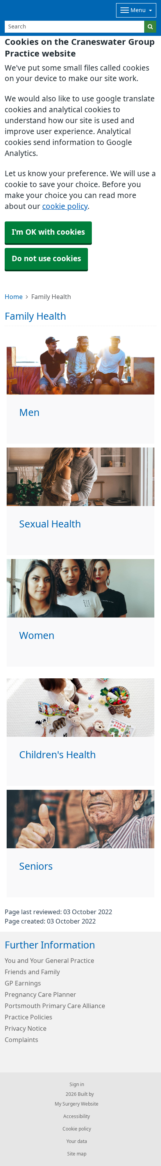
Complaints (21, 1040)
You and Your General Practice (49, 960)
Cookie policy (77, 1129)
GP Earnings (23, 983)
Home (14, 297)
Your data (76, 1141)
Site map (76, 1154)
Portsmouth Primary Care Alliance (55, 1006)
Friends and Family (32, 972)
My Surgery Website (76, 1104)
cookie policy (65, 206)
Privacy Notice (26, 1028)
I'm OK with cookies (48, 232)
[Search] (150, 27)
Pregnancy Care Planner (40, 994)
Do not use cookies (46, 258)
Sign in (77, 1084)
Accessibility (76, 1116)
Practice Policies (28, 1017)
